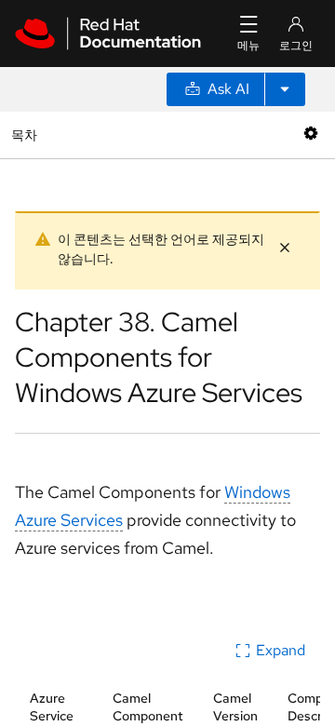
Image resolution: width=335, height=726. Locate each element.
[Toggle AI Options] (284, 89)
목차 (26, 134)
